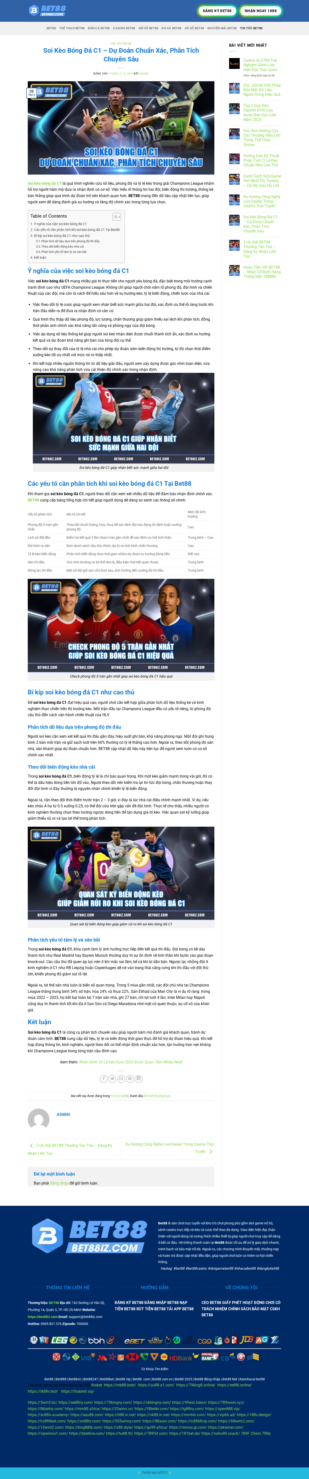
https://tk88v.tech (43, 1391)
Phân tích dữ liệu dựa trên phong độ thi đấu (70, 241)
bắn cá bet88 (99, 28)
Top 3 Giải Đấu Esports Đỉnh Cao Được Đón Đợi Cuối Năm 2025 (259, 112)
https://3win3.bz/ (42, 1402)
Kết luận (40, 258)
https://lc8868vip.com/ (197, 1421)
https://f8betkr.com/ (151, 1408)
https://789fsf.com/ (151, 1433)
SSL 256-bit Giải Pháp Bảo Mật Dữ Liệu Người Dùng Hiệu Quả (262, 90)
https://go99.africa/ (151, 1427)
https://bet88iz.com (43, 1317)
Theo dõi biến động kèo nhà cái (62, 246)
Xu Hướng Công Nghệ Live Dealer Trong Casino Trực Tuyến (261, 201)
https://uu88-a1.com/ (156, 1385)
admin (143, 73)
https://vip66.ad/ (221, 1415)
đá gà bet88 (171, 28)
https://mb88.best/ (120, 1385)
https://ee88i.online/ (234, 1385)
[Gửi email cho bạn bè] (121, 1079)
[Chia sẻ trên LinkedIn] (139, 1079)
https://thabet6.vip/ (77, 1391)
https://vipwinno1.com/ (48, 1433)
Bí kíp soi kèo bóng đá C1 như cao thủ (62, 236)
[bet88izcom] (52, 11)
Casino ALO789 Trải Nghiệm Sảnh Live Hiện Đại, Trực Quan (260, 65)
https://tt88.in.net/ (120, 1415)
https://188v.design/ (254, 1415)
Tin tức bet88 (121, 43)
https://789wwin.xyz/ (226, 1402)
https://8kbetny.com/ (46, 1408)
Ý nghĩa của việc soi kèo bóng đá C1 (60, 224)
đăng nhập (59, 1183)
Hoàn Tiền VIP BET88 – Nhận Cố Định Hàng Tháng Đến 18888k (262, 272)
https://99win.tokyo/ (189, 1402)
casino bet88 (124, 28)
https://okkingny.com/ (152, 1402)
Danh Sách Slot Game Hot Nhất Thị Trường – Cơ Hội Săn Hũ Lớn (262, 181)
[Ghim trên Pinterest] (130, 1079)
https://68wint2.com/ (236, 1421)
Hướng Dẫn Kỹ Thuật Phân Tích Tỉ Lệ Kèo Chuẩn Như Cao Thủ (261, 160)
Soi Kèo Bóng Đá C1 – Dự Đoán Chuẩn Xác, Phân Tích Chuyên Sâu (260, 224)
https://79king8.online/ (196, 1385)
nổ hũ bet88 (148, 28)
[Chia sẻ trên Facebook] (104, 1079)
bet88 (51, 28)
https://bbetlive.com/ (87, 1433)
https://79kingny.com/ (113, 1402)
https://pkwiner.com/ (226, 1427)
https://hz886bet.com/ (47, 1421)
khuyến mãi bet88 (222, 28)
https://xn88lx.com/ (84, 1421)
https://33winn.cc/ (117, 1408)
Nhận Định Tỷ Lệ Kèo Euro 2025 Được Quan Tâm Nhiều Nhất (130, 1062)
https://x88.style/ (118, 1427)
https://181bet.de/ (184, 1433)
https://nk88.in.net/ (153, 1415)
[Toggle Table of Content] (114, 217)
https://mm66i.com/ (188, 1415)
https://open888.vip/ (222, 1408)
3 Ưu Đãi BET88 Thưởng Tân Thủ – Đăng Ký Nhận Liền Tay (259, 249)
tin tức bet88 (251, 28)
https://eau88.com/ (87, 1415)
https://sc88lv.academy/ (49, 1415)
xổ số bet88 (194, 28)
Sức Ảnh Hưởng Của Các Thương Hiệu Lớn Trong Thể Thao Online (262, 137)
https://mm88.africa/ (83, 1408)
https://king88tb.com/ (84, 1427)
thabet (96, 1385)
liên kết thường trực (157, 1096)
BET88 (54, 1303)
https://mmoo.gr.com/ (188, 1427)
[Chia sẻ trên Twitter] (112, 1079)
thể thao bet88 (72, 28)
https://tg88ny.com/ (187, 1408)
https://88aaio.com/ (159, 1421)
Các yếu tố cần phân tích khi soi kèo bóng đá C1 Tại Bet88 (77, 230)
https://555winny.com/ (121, 1421)
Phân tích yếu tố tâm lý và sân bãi (63, 252)
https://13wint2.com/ (46, 1427)
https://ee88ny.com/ (75, 1402)
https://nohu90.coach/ (220, 1433)
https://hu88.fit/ (119, 1433)
